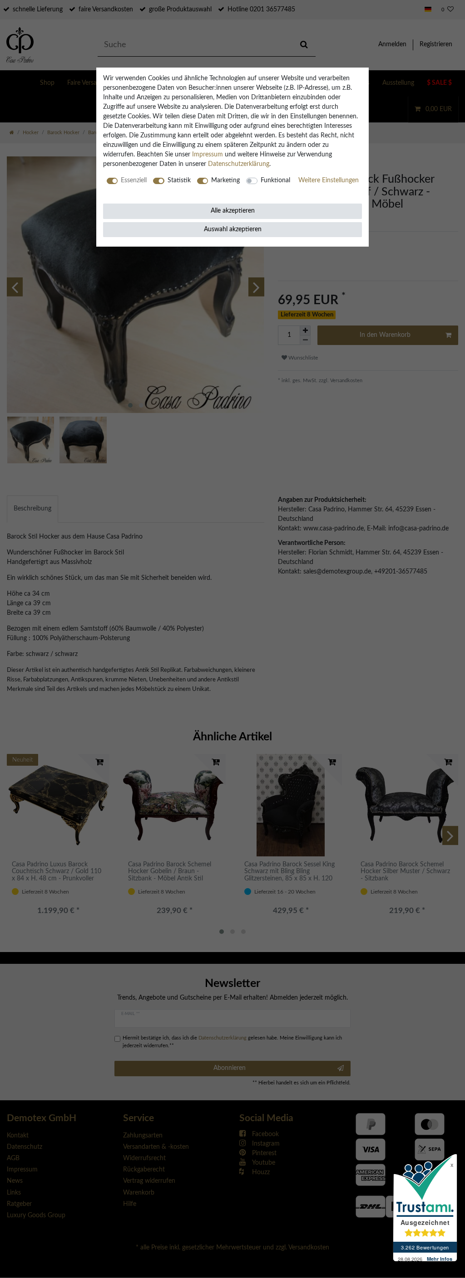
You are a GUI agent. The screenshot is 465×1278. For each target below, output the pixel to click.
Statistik (179, 180)
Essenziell (134, 180)
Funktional (275, 180)
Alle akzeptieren (233, 211)
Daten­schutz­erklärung (238, 164)
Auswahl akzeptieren (233, 229)
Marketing (225, 180)
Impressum (207, 154)
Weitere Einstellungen (328, 180)
